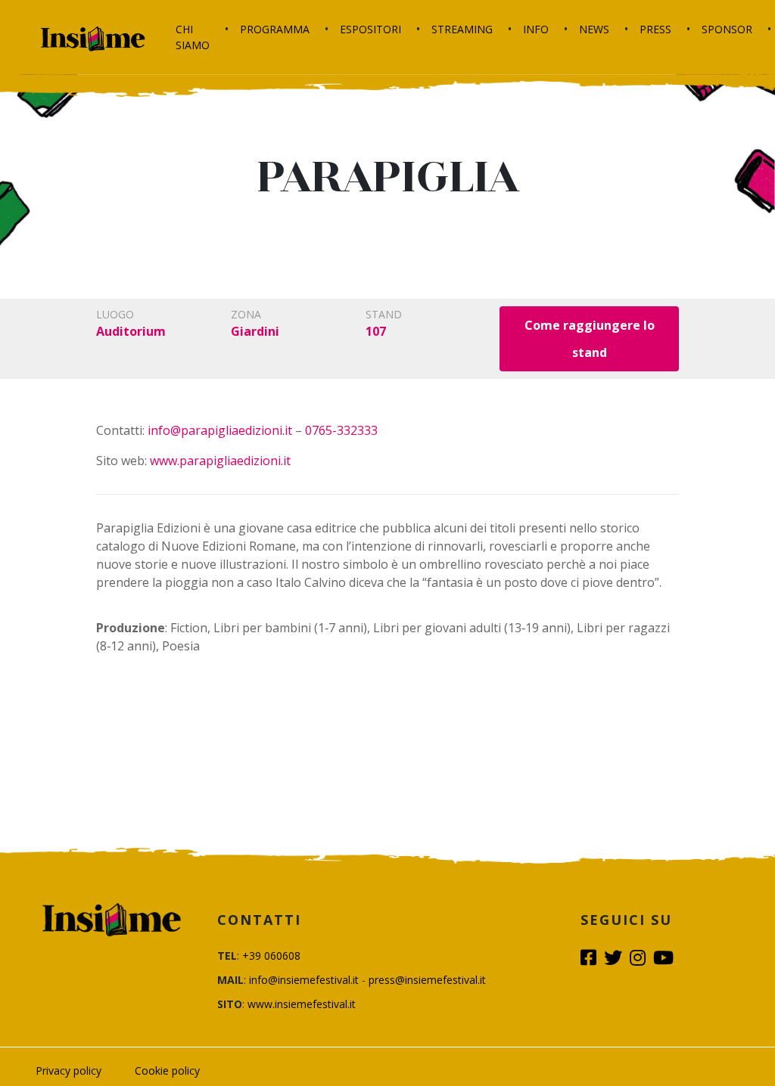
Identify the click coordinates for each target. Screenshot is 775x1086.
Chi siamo (193, 37)
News (594, 29)
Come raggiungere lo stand (589, 339)
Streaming (462, 29)
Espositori (370, 29)
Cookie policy (167, 1070)
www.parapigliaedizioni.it (220, 460)
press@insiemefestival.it (427, 980)
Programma (275, 29)
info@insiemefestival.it (304, 980)
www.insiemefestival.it (301, 1004)
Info (536, 29)
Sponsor (727, 29)
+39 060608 (271, 955)
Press (655, 29)
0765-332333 (341, 430)
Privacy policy (68, 1070)
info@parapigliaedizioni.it (220, 430)
